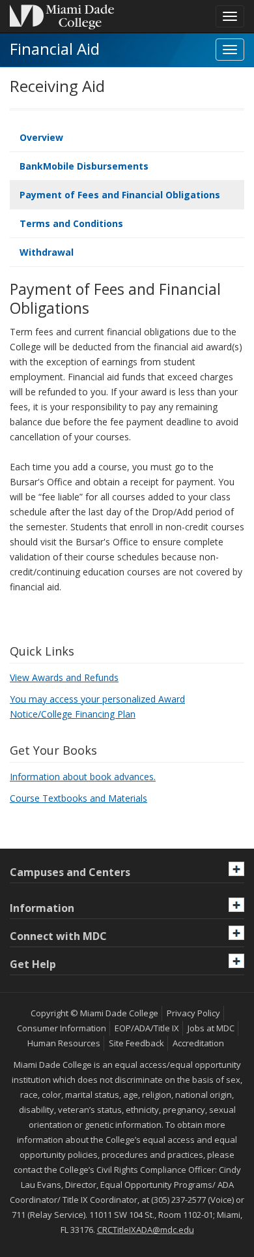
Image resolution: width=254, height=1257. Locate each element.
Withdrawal (47, 252)
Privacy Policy (193, 1013)
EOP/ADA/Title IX (147, 1028)
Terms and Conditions (71, 223)
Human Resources (63, 1043)
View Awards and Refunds (64, 677)
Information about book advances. (83, 776)
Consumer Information (61, 1028)
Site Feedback (136, 1043)
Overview (41, 137)
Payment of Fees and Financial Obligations (120, 195)
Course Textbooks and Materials (78, 798)
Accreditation (198, 1043)
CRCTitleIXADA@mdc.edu (145, 1229)
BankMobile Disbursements (84, 166)
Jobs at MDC (211, 1028)
